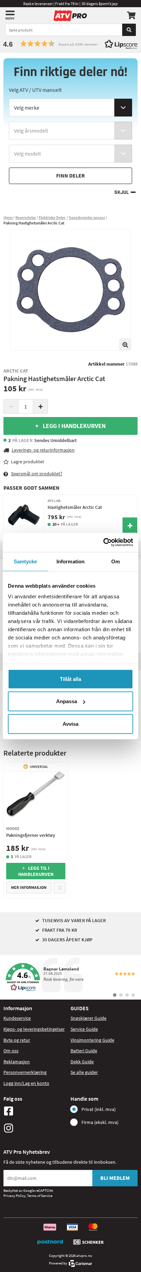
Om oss (10, 1051)
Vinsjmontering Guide (92, 1040)
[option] (70, 290)
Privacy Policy (14, 1195)
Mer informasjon (29, 887)
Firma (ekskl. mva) (99, 1122)
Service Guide (84, 1029)
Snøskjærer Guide (88, 1018)
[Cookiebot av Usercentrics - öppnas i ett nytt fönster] (103, 542)
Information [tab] (70, 561)
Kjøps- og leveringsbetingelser (34, 1029)
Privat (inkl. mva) (98, 1109)
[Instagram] (35, 1128)
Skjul (121, 192)
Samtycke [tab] (25, 561)
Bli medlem (115, 1177)
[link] (70, 977)
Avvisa (70, 723)
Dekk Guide (82, 1062)
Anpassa (66, 701)
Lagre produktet (27, 461)
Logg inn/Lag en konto (26, 1083)
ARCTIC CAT (15, 371)
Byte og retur (16, 1040)
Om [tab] (115, 561)
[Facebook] (35, 1111)
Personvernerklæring (25, 1072)
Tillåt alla (70, 679)
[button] (70, 43)
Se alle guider (84, 1072)
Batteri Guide (83, 1051)
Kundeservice (17, 1018)
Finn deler (70, 175)
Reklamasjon (16, 1062)
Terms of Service (39, 1195)
